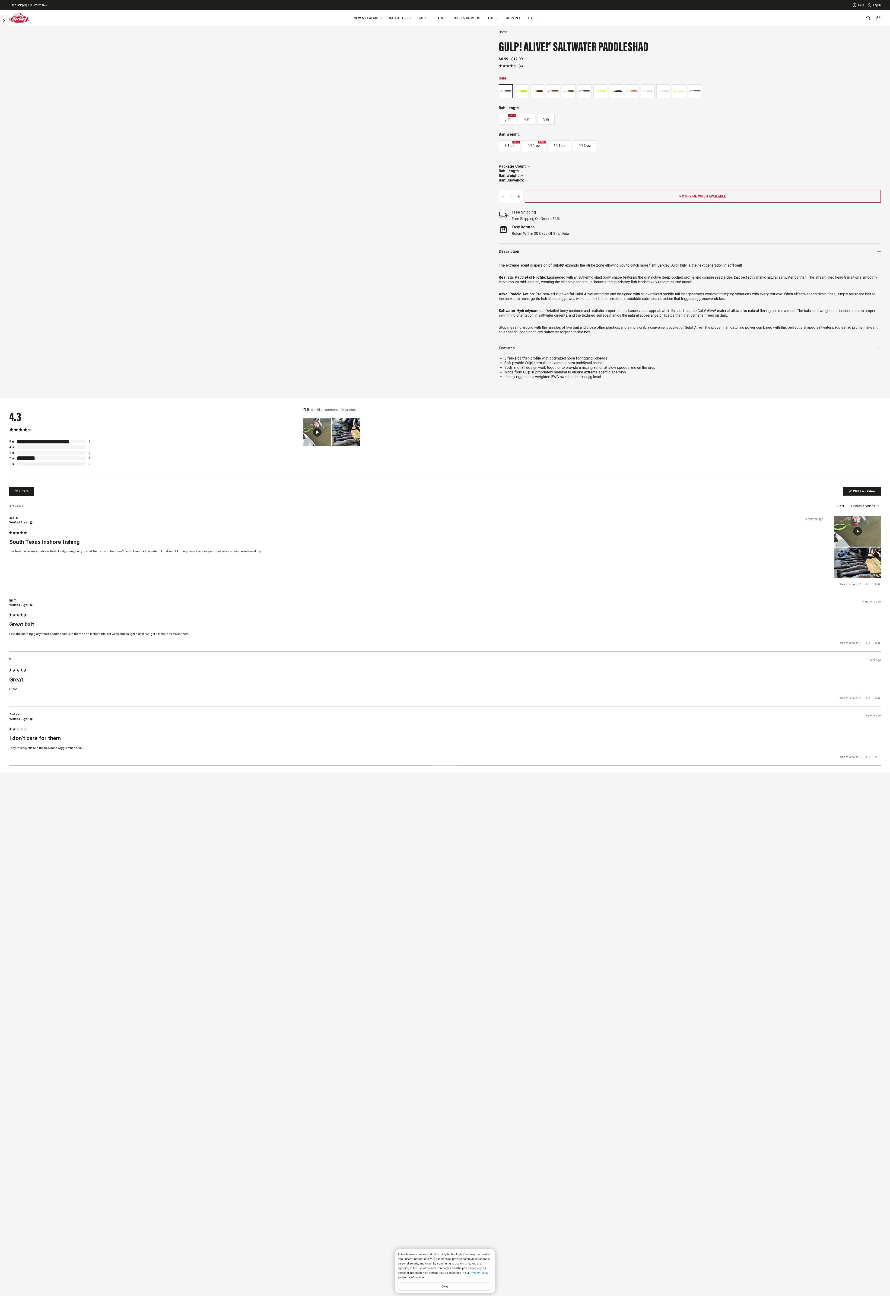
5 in (546, 119)
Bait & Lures (400, 18)
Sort (841, 506)
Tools (493, 18)
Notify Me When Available (702, 196)
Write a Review (866, 492)
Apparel (513, 18)
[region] (332, 432)
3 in (510, 118)
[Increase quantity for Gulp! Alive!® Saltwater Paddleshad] (518, 196)
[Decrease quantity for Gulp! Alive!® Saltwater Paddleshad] (503, 196)
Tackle (424, 18)
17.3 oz (585, 145)
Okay (445, 1286)
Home (503, 32)
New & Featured (367, 18)
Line (441, 18)
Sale (532, 18)
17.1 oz (536, 144)
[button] (511, 66)
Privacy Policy (479, 1272)
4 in (527, 119)
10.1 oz (559, 145)
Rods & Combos (466, 18)
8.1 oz (512, 144)
